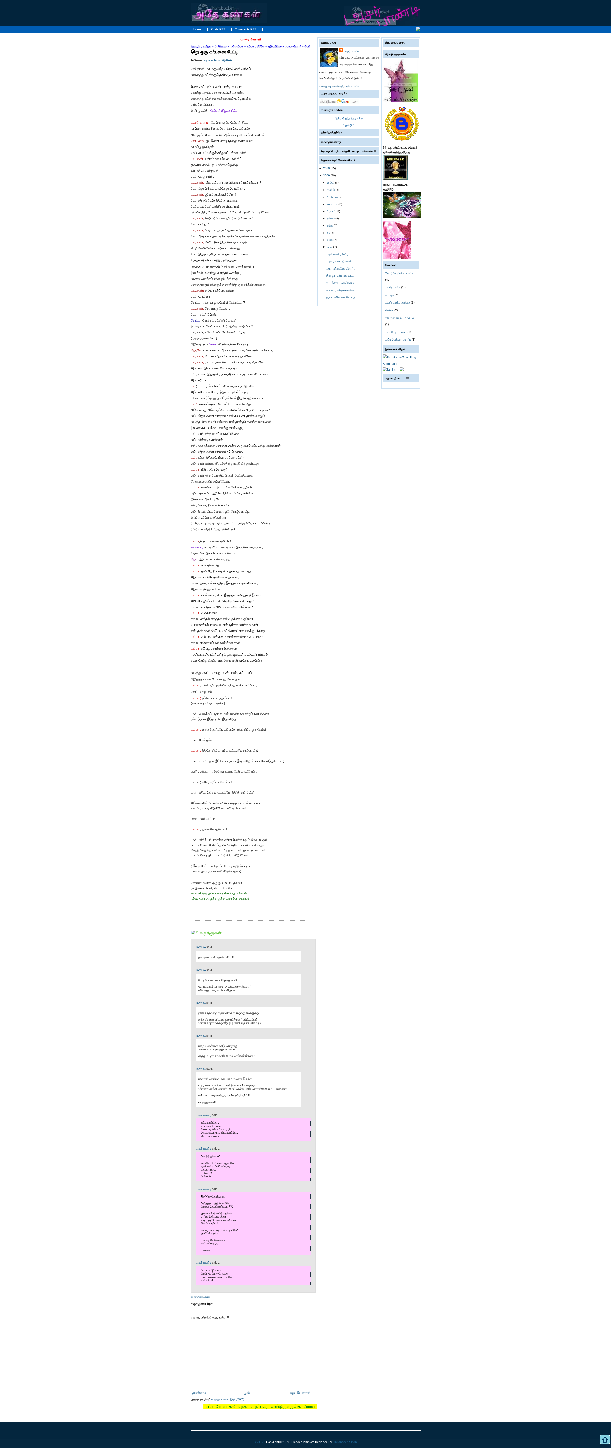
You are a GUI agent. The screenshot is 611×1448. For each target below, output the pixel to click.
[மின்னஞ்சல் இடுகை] (191, 916)
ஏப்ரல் (330, 240)
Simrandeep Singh (344, 1442)
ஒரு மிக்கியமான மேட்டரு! (341, 297)
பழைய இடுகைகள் (299, 1393)
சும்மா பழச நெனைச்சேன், (341, 290)
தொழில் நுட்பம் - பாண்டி (399, 273)
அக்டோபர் (333, 197)
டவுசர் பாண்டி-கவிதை (397, 302)
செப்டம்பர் (332, 204)
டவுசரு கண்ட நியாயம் (339, 261)
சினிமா (389, 310)
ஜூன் (330, 225)
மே (329, 232)
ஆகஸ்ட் (332, 211)
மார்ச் (330, 247)
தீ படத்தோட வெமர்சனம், (340, 283)
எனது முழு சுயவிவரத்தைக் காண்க (339, 86)
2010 (327, 168)
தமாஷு (389, 295)
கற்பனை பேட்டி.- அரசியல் (218, 60)
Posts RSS (218, 29)
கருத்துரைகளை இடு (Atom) (227, 1399)
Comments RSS (245, 29)
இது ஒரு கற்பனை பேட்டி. (215, 51)
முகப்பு (247, 1393)
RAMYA (201, 947)
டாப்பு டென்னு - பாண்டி (398, 339)
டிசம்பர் (331, 182)
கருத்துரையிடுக (200, 1296)
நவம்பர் (331, 190)
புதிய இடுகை (198, 1393)
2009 (327, 175)
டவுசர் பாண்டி (203, 1115)
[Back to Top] (605, 1441)
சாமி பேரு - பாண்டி (396, 332)
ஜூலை (331, 218)
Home (197, 29)
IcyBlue (259, 1442)
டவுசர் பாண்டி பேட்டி (337, 254)
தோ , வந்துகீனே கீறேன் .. (340, 268)
